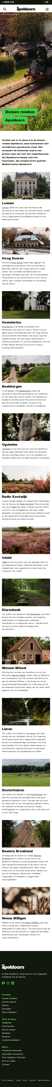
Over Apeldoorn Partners (14, 1057)
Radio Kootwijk (14, 496)
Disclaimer (32, 1080)
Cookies (18, 1080)
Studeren (6, 1037)
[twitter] (12, 984)
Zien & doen (9, 1019)
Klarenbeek (11, 610)
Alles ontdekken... (10, 1012)
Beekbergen (12, 386)
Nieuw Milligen (14, 918)
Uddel (7, 557)
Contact (5, 1064)
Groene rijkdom (9, 1002)
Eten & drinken (9, 1030)
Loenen (8, 203)
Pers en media (8, 1061)
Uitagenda (6, 1023)
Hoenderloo (11, 322)
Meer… (6, 1047)
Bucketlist (6, 1009)
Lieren (7, 729)
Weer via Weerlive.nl (44, 1080)
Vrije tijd (9, 2)
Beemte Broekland (17, 851)
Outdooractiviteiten (11, 1040)
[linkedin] (8, 984)
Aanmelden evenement (12, 1054)
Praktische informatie (12, 1051)
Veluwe (5, 1005)
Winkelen (6, 1033)
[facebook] (3, 984)
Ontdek (6, 995)
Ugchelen (9, 444)
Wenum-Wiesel (14, 668)
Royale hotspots (9, 998)
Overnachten (8, 1026)
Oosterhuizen (13, 790)
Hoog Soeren (13, 258)
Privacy (25, 1080)
